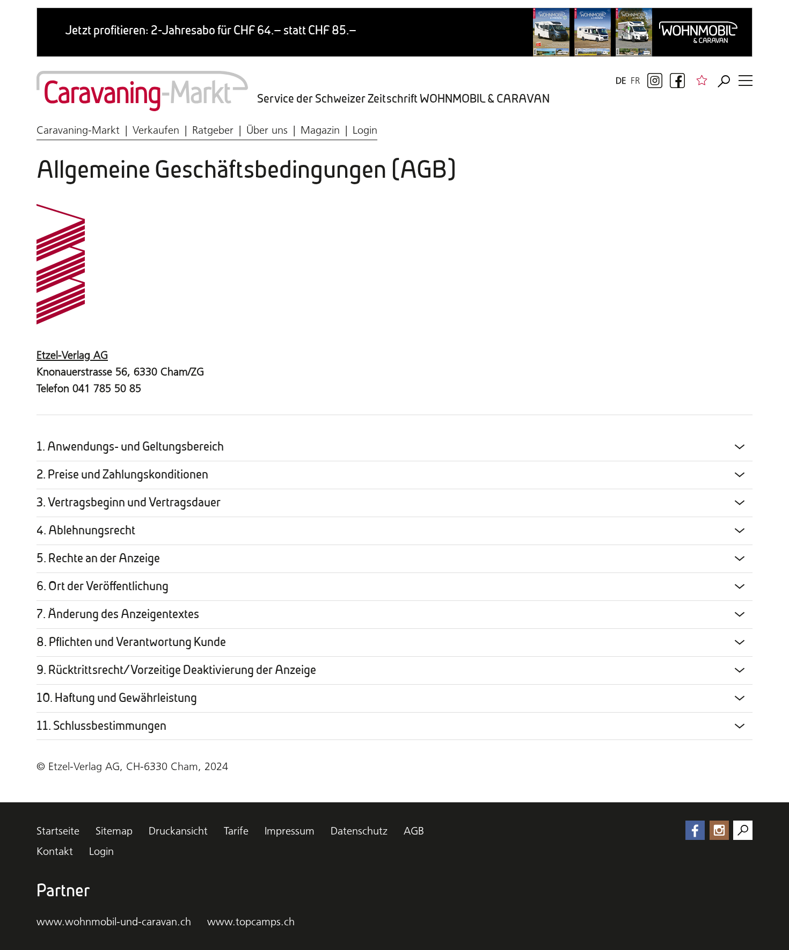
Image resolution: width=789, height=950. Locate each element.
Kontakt (54, 851)
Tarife (236, 830)
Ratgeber (212, 130)
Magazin (320, 130)
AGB (414, 830)
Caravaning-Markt (78, 130)
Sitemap (114, 830)
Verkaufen (156, 130)
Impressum (290, 830)
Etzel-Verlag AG (72, 355)
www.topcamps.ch (251, 921)
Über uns (267, 130)
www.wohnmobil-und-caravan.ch (113, 921)
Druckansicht (178, 830)
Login (365, 130)
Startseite (57, 830)
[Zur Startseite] (142, 91)
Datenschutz (359, 830)
